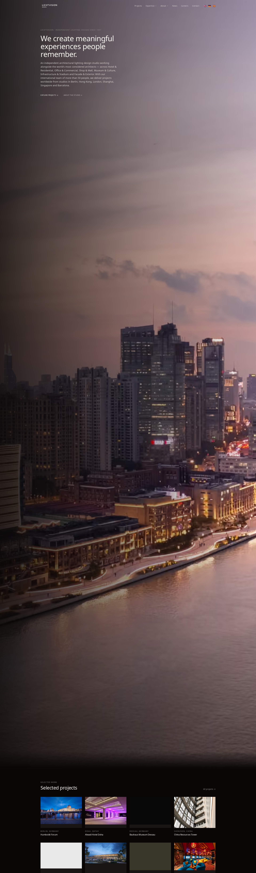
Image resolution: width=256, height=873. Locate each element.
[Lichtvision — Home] (50, 6)
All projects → (209, 789)
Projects (138, 6)
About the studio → (73, 95)
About (163, 6)
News (174, 6)
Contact (195, 6)
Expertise (150, 6)
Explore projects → (49, 95)
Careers (184, 6)
